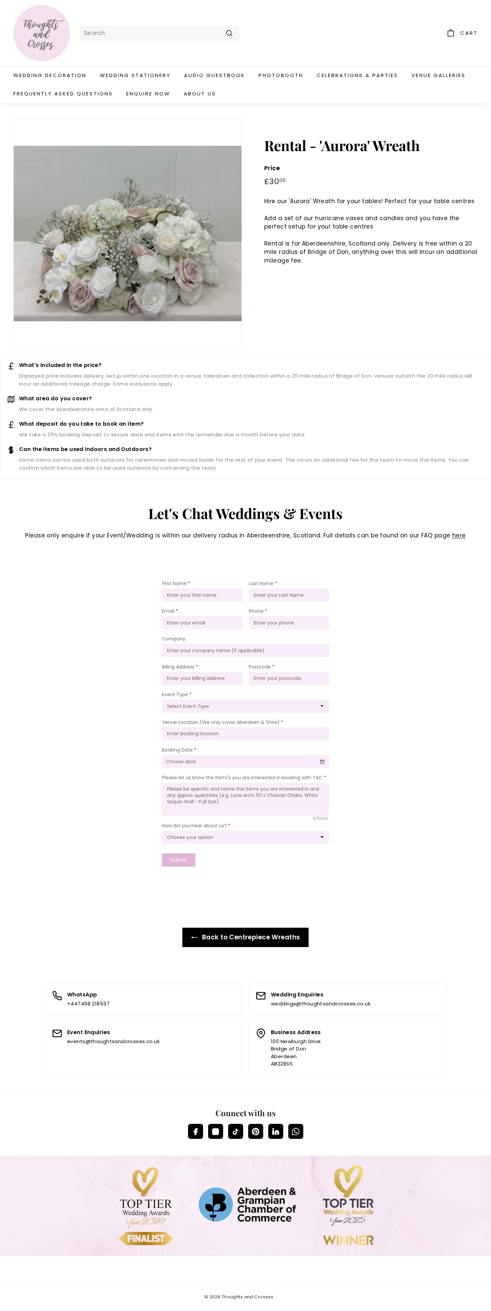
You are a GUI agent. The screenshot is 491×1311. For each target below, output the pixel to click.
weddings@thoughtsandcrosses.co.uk (320, 1003)
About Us (200, 93)
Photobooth (281, 75)
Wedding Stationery (135, 75)
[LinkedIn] (275, 1131)
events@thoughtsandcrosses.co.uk (113, 1041)
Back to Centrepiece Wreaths (250, 937)
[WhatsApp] (295, 1131)
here (459, 535)
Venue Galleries (439, 75)
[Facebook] (195, 1131)
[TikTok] (235, 1131)
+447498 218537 (88, 1003)
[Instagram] (215, 1131)
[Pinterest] (255, 1131)
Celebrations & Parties (357, 75)
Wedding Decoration (50, 75)
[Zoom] (127, 233)
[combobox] (159, 33)
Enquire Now (148, 93)
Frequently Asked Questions (63, 93)
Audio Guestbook (214, 75)
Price (272, 168)
